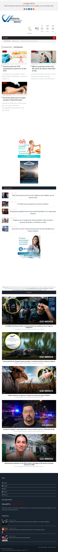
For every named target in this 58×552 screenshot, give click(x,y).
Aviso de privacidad (42, 547)
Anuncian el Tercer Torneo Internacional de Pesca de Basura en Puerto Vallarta (33, 230)
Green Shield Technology (14, 550)
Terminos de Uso (52, 547)
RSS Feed (5, 494)
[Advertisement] (29, 126)
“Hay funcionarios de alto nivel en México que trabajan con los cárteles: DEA (28, 6)
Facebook (5, 486)
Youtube (5, 491)
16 (55, 536)
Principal (5, 483)
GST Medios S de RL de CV (6, 548)
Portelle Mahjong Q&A (15, 0)
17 (55, 528)
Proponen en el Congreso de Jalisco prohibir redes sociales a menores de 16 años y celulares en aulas (33, 221)
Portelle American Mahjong (5, 0)
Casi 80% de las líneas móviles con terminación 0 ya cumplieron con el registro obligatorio (29, 521)
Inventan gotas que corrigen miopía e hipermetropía (14, 99)
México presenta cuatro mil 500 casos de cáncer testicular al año (43, 68)
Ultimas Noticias (8, 188)
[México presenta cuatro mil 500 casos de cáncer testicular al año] (43, 57)
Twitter (4, 488)
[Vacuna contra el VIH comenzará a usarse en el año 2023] (14, 57)
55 (55, 520)
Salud (4, 51)
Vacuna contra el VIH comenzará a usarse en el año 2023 (14, 68)
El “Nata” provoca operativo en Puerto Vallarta (33, 204)
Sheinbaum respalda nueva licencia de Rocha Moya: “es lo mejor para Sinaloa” (33, 212)
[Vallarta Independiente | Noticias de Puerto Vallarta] (12, 18)
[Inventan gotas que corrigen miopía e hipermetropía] (14, 88)
